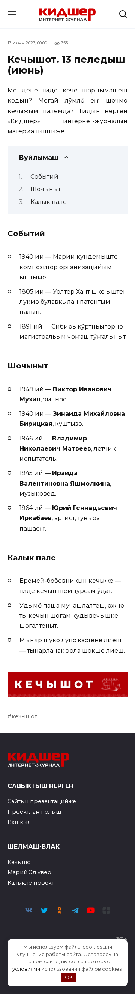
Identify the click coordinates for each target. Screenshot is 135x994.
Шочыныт (45, 189)
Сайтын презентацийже (42, 801)
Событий (44, 176)
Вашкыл (19, 822)
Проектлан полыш (34, 811)
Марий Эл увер (29, 872)
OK (69, 977)
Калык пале (48, 201)
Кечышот (20, 862)
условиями (26, 969)
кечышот (24, 716)
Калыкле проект (31, 882)
